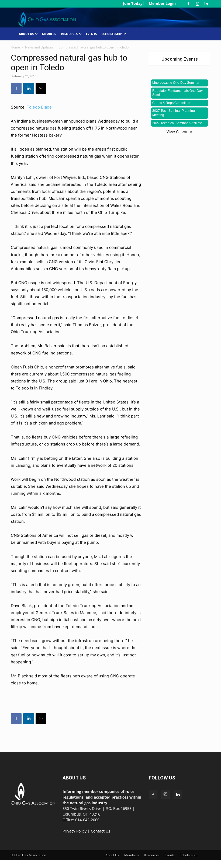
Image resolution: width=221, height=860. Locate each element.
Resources (69, 34)
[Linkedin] (206, 4)
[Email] (41, 88)
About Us (26, 34)
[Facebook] (188, 4)
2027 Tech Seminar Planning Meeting (173, 113)
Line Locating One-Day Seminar (175, 83)
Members (49, 34)
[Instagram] (197, 4)
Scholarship (112, 34)
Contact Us (100, 831)
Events (91, 34)
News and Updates (39, 47)
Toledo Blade (39, 107)
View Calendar (179, 131)
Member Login (162, 3)
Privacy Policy (75, 831)
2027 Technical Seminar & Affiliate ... (178, 123)
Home (15, 47)
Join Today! (133, 3)
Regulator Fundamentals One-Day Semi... (177, 93)
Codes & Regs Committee (171, 103)
